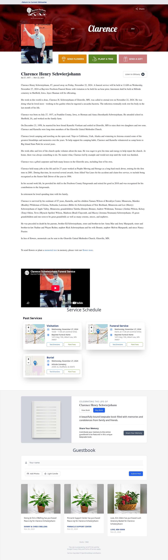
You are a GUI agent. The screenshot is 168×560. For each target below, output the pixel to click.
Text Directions (55, 344)
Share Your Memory (134, 433)
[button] (35, 331)
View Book (85, 410)
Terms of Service (90, 549)
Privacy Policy (77, 549)
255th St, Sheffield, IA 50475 (63, 367)
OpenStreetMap (86, 553)
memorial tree (51, 250)
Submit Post (136, 473)
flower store (88, 250)
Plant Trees (72, 344)
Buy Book (99, 410)
